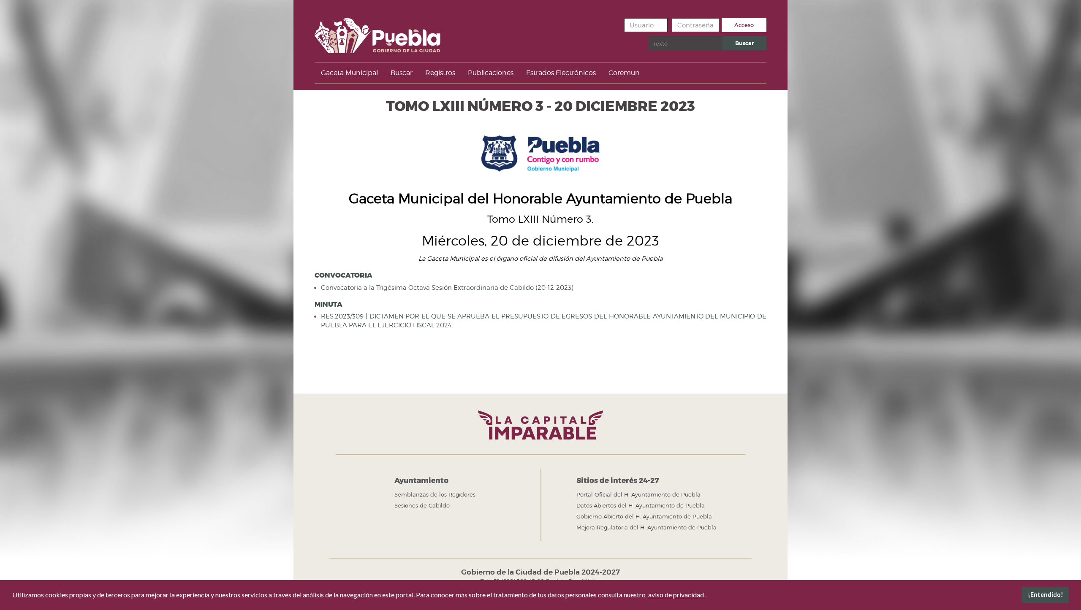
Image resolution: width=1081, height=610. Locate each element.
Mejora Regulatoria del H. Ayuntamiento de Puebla (646, 527)
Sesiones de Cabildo (422, 505)
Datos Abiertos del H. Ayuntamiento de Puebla (640, 505)
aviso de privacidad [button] (676, 595)
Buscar (744, 43)
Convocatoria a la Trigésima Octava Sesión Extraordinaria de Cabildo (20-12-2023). (448, 288)
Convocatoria (343, 275)
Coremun (624, 73)
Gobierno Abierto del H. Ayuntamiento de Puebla (644, 516)
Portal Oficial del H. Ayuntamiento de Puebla (638, 494)
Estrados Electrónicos (561, 73)
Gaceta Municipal (349, 73)
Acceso (744, 25)
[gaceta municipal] (377, 33)
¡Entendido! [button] (1045, 594)
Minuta (328, 304)
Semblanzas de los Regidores (434, 494)
